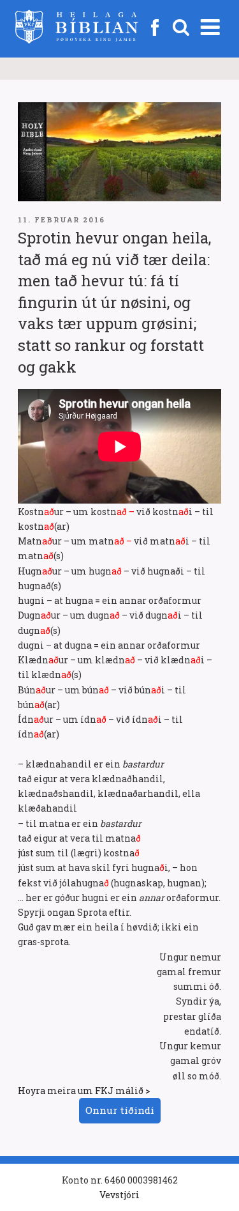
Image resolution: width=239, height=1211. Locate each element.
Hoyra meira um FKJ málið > (84, 1090)
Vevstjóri (119, 1195)
